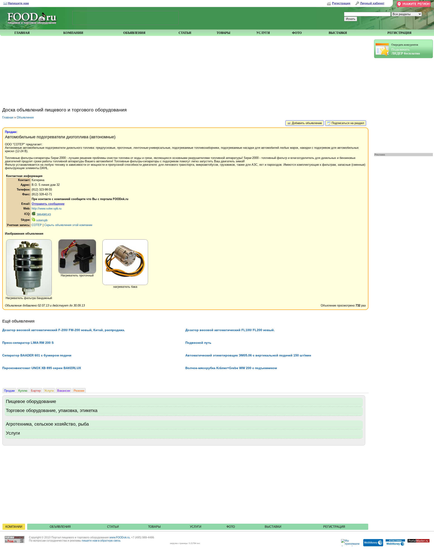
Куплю (22, 390)
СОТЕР (37, 225)
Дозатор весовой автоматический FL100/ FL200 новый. (230, 330)
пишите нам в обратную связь (101, 540)
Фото (230, 526)
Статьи (113, 526)
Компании (13, 526)
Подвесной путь (198, 342)
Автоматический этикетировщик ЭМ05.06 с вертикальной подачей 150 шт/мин (248, 355)
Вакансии (63, 390)
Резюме (79, 390)
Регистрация (334, 526)
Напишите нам (18, 3)
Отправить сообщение (48, 203)
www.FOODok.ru (119, 537)
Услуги (49, 390)
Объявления (25, 117)
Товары (154, 526)
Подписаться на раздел (347, 123)
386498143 (43, 214)
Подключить (405, 49)
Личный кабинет (372, 3)
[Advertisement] (401, 104)
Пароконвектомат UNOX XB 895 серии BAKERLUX (41, 368)
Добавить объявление (306, 123)
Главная (7, 117)
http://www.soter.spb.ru (46, 208)
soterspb (41, 220)
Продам (9, 390)
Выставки (273, 526)
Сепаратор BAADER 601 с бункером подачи (36, 355)
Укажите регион (415, 4)
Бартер (36, 390)
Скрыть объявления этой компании (68, 225)
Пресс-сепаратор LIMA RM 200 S (28, 342)
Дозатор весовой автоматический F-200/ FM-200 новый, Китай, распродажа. (63, 330)
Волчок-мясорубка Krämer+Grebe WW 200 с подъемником (231, 368)
